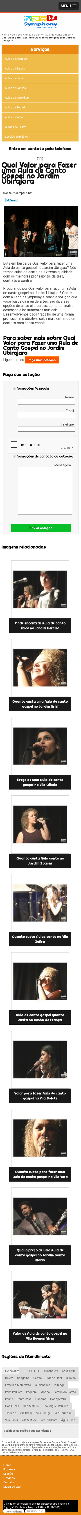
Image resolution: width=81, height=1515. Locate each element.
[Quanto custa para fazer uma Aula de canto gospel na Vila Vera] (40, 1138)
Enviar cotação (40, 528)
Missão (8, 1473)
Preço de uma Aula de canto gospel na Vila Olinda (40, 782)
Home (7, 1465)
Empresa (9, 1469)
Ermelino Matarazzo (18, 1385)
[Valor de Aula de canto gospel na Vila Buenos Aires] (40, 1300)
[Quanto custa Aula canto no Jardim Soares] (40, 824)
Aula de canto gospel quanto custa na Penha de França (40, 1017)
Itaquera (31, 1392)
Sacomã (40, 1399)
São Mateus (31, 1406)
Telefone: (68, 424)
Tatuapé (10, 1413)
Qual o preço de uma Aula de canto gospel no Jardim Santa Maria (40, 1255)
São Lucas (12, 1406)
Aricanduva (51, 1371)
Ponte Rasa (24, 1399)
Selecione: (12, 1371)
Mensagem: (63, 465)
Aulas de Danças (15, 88)
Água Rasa (68, 1420)
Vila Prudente (48, 1420)
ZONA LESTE (31, 1371)
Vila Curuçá (43, 1413)
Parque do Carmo (65, 1392)
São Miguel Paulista (55, 1406)
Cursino (71, 1378)
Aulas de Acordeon (16, 58)
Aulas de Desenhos (17, 97)
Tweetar (11, 200)
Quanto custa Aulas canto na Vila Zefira (40, 939)
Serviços (40, 49)
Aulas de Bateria (15, 68)
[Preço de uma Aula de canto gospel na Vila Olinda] (40, 746)
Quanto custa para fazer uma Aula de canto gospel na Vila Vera (40, 1174)
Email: (70, 411)
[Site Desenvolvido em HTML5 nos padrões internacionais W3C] (35, 1511)
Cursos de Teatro (15, 127)
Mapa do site (11, 1486)
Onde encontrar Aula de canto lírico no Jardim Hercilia (40, 625)
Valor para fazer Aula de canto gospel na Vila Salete (40, 1095)
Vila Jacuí (11, 1420)
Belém (9, 1378)
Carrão (37, 1378)
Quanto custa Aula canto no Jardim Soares (40, 860)
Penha (9, 1399)
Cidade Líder (54, 1378)
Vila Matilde (29, 1420)
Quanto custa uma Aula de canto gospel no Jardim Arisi (40, 703)
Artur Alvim (69, 1371)
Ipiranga (59, 1385)
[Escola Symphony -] (40, 22)
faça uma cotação (42, 360)
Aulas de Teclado (15, 107)
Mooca (45, 1392)
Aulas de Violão (14, 117)
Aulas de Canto (14, 78)
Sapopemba (58, 1399)
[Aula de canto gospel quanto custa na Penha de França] (40, 981)
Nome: (70, 397)
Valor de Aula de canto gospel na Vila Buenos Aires (40, 1335)
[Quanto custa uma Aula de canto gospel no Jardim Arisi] (40, 668)
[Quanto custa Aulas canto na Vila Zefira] (40, 903)
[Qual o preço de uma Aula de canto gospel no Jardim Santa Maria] (40, 1216)
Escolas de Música (16, 136)
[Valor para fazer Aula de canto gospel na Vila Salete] (40, 1060)
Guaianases (42, 1385)
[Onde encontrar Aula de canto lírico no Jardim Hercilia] (40, 589)
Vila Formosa (63, 1413)
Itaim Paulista (13, 1392)
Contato (8, 1482)
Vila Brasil (26, 1413)
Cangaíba (23, 1378)
